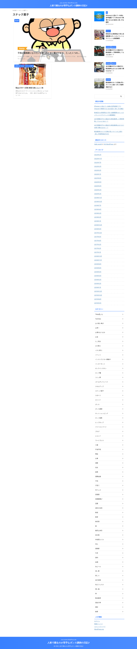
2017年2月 (97, 248)
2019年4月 (97, 209)
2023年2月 (97, 155)
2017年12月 (98, 233)
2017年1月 (97, 252)
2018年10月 (98, 225)
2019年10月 (98, 201)
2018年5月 (97, 229)
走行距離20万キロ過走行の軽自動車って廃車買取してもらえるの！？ (115, 52)
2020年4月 (97, 186)
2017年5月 (97, 236)
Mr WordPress (108, 144)
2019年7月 (97, 205)
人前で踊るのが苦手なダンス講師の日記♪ (68, 5)
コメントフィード (100, 626)
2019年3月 (97, 213)
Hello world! (98, 144)
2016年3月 (97, 279)
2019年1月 (97, 221)
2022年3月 (97, 166)
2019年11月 (98, 197)
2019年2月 (97, 217)
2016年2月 (97, 283)
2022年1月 (97, 174)
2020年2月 (97, 194)
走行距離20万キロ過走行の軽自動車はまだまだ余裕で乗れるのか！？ (115, 68)
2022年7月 (97, 162)
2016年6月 (97, 268)
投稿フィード (98, 624)
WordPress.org (99, 629)
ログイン (97, 621)
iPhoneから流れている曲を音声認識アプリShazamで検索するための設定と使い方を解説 (108, 107)
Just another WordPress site (68, 639)
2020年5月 (97, 182)
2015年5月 (97, 303)
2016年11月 (98, 260)
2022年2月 (97, 170)
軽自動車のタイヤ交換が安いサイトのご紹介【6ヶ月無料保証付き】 (115, 85)
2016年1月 (97, 287)
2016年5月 (97, 272)
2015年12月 (98, 291)
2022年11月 (98, 158)
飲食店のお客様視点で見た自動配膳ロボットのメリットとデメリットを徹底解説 (115, 36)
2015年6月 (97, 299)
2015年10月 (98, 295)
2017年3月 (97, 244)
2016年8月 (97, 264)
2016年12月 (98, 256)
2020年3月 (97, 190)
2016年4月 (97, 276)
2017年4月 (97, 240)
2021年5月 (97, 178)
